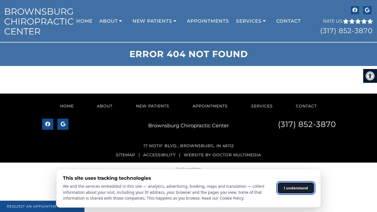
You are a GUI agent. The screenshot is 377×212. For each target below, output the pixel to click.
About (108, 21)
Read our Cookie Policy (222, 198)
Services (249, 21)
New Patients (152, 21)
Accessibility (159, 154)
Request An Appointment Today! (42, 206)
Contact (288, 21)
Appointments (208, 21)
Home (84, 21)
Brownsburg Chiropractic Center (39, 21)
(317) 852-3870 (346, 30)
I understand (296, 188)
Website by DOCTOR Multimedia (222, 154)
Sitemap (125, 154)
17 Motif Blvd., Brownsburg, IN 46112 (189, 145)
